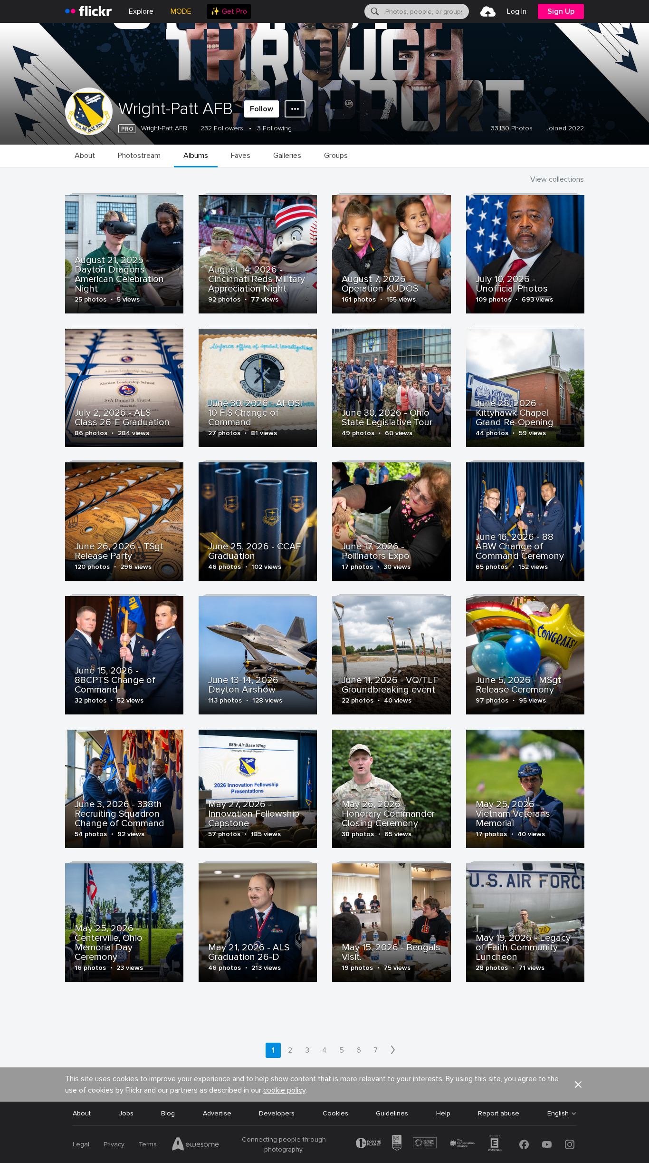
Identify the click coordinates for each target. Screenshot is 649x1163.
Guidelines (392, 1113)
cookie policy (284, 1090)
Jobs (126, 1113)
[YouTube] (547, 1144)
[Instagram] (569, 1144)
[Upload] (488, 11)
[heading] (88, 11)
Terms (148, 1144)
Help (443, 1113)
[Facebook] (524, 1144)
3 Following (274, 128)
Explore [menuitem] (141, 11)
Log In (516, 11)
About (82, 1113)
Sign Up (560, 11)
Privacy (114, 1144)
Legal (81, 1144)
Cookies (335, 1113)
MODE (181, 11)
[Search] (374, 11)
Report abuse (498, 1113)
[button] (578, 1084)
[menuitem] (229, 11)
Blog (168, 1113)
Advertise (217, 1113)
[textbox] (426, 11)
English (558, 1113)
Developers (277, 1113)
